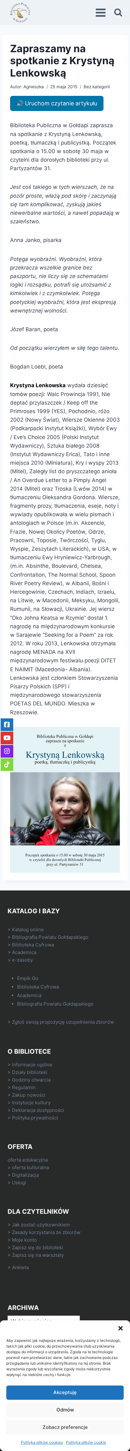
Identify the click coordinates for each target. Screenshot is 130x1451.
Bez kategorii (97, 86)
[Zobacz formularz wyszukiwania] (118, 12)
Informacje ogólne (32, 1065)
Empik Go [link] (27, 978)
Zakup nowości (28, 1095)
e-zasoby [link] (22, 960)
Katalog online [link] (28, 930)
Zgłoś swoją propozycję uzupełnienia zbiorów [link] (63, 1022)
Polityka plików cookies (42, 1442)
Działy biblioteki (29, 1072)
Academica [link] (24, 952)
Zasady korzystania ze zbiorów (46, 1232)
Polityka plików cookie (86, 1442)
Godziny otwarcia (31, 1080)
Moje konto (24, 1240)
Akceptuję (65, 1392)
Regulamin (24, 1087)
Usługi (19, 1183)
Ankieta (20, 1267)
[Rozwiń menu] (101, 12)
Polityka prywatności (35, 1118)
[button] (120, 1328)
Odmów (65, 1410)
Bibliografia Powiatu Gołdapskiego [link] (50, 937)
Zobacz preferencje (65, 1427)
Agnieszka (33, 86)
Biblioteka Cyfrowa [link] (33, 945)
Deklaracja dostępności (38, 1110)
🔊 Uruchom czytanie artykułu (56, 103)
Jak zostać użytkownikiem (41, 1225)
